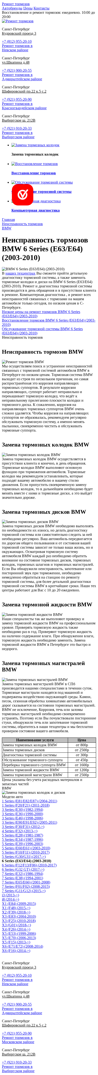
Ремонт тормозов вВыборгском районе (18, 135)
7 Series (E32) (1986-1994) (22, 874)
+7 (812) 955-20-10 (17, 41)
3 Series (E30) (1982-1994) (22, 810)
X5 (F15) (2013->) (16, 942)
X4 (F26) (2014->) (16, 929)
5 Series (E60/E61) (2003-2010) (26, 848)
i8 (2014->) (10, 899)
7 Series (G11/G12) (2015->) (23, 891)
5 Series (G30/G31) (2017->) (24, 857)
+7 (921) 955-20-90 (17, 99)
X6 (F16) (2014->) (16, 951)
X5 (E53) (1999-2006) (19, 934)
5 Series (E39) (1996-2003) (22, 844)
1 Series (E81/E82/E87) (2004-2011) (29, 801)
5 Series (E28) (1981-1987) (22, 835)
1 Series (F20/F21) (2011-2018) (25, 805)
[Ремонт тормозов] (18, 21)
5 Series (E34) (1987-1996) (22, 839)
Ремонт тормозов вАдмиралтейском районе (22, 77)
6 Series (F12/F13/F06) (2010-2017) (29, 865)
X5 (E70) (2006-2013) (19, 938)
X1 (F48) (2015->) (16, 908)
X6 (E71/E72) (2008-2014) (22, 946)
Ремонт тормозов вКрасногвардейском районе (24, 106)
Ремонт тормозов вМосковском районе (18, 1040)
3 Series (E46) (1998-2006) (22, 818)
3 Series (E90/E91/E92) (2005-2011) (29, 822)
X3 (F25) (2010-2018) (19, 921)
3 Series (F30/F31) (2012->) (23, 827)
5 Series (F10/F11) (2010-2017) (25, 852)
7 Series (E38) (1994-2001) (22, 878)
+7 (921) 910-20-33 (17, 128)
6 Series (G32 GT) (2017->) (23, 869)
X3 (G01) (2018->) (16, 925)
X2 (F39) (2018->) (16, 912)
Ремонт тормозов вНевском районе (17, 48)
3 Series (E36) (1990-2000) (22, 814)
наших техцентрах (20, 273)
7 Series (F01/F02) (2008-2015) (26, 887)
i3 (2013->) (10, 895)
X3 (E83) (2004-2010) (19, 916)
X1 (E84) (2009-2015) (19, 904)
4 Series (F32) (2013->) (19, 831)
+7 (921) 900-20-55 (17, 70)
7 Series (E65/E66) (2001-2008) (26, 882)
